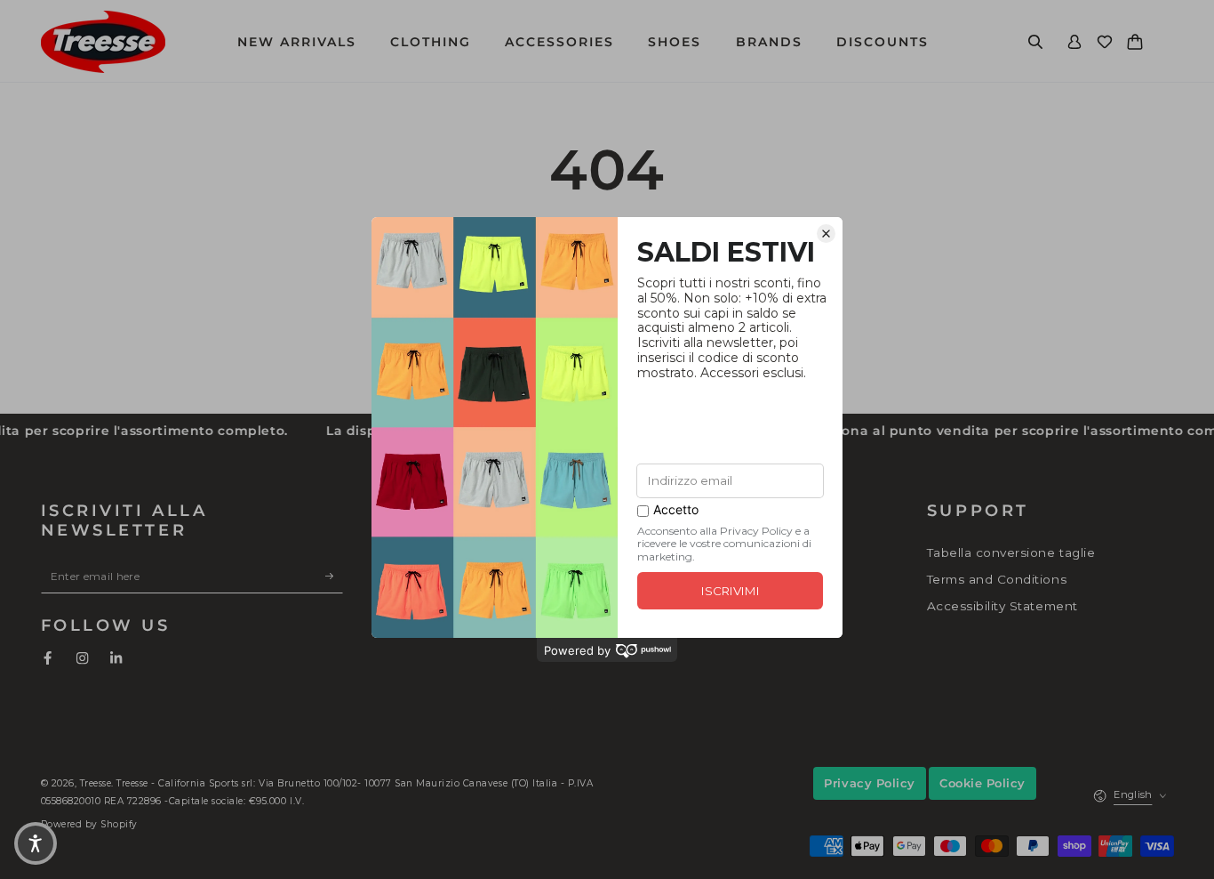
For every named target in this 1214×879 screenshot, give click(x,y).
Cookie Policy (982, 783)
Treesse (96, 783)
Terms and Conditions (996, 579)
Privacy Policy (869, 783)
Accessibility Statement (1002, 606)
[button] (1035, 41)
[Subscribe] (334, 575)
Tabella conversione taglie (1011, 552)
